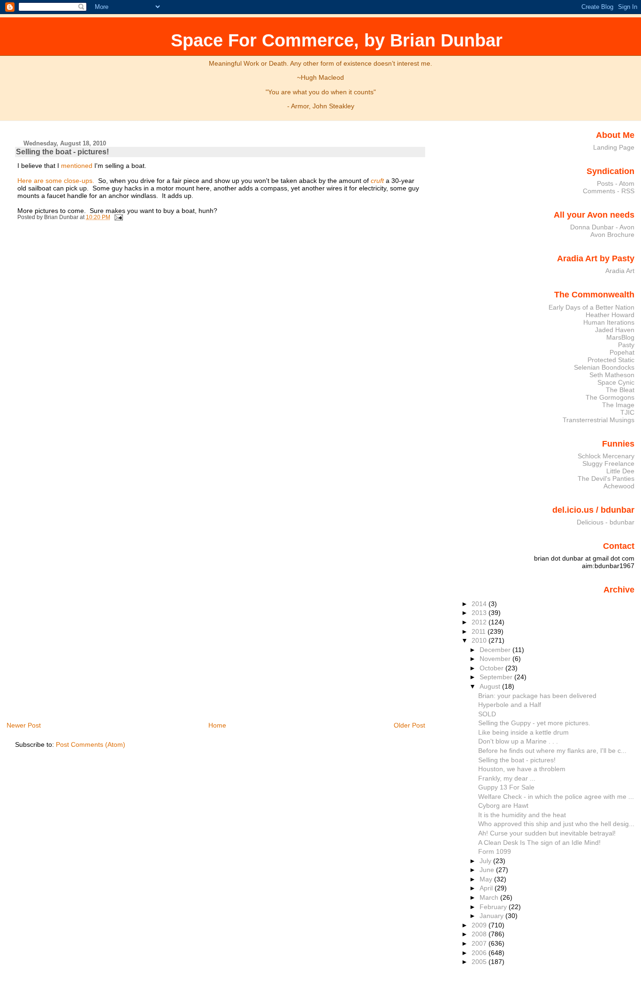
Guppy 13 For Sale (506, 787)
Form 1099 (494, 851)
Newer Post (24, 725)
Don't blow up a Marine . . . (518, 741)
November (496, 658)
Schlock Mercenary (606, 456)
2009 (480, 925)
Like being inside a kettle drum (523, 732)
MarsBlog (620, 337)
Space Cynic (615, 382)
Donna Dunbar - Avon (602, 227)
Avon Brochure (612, 234)
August (491, 686)
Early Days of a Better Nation (591, 307)
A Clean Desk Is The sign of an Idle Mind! (539, 842)
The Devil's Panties (606, 478)
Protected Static (611, 360)
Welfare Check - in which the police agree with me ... (556, 796)
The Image (618, 405)
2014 (480, 603)
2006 (480, 952)
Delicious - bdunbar (605, 522)
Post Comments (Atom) (90, 744)
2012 (480, 622)
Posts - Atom (615, 183)
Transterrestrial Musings (598, 420)
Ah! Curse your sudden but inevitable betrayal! (547, 833)
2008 (480, 934)
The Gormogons (610, 397)
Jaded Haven (614, 330)
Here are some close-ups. (55, 180)
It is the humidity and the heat (522, 815)
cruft (377, 180)
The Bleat (620, 390)
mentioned (76, 165)
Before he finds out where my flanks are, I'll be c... (552, 750)
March (490, 897)
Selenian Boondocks (604, 367)
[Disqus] (221, 352)
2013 (480, 612)
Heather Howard (610, 315)
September (497, 677)
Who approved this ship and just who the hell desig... (556, 823)
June (488, 869)
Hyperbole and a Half (509, 704)
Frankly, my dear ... (506, 778)
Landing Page (613, 147)
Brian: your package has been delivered (537, 695)
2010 (480, 640)
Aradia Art (619, 270)
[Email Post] (117, 217)
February (494, 907)
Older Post (409, 725)
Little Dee (620, 471)
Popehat (622, 352)
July (486, 861)
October (492, 668)
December (496, 649)
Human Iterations (608, 322)
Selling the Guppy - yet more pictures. (534, 723)
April (487, 888)
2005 (480, 961)
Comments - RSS (608, 191)
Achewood (618, 486)
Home (217, 725)
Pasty (626, 345)
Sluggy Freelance (608, 463)
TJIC (627, 412)
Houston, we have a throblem (521, 769)
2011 (480, 631)
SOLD (487, 714)
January (492, 915)
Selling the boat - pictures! (62, 152)
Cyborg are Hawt (503, 805)
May (487, 879)
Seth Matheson (611, 375)
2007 (480, 943)
